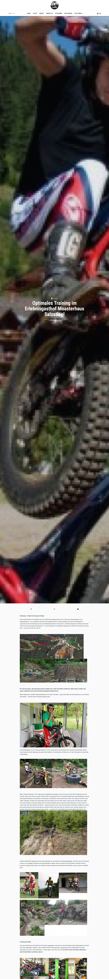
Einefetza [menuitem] (49, 13)
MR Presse (53, 320)
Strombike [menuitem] (58, 13)
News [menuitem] (29, 13)
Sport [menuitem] (35, 13)
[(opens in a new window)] (8, 13)
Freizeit (55, 298)
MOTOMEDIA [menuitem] (68, 13)
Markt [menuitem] (41, 13)
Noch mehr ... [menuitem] (78, 14)
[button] (31, 609)
